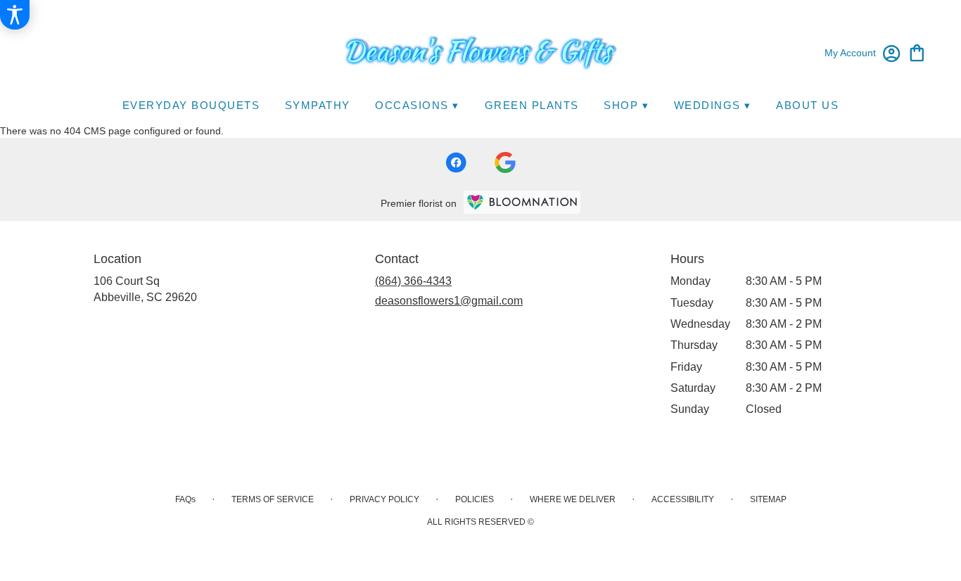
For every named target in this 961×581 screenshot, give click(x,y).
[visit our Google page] (505, 162)
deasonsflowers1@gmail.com (449, 301)
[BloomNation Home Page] (522, 202)
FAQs (185, 499)
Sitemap (768, 499)
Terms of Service (272, 499)
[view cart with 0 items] (917, 51)
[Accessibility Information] (15, 15)
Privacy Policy (384, 499)
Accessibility (682, 499)
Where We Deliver (573, 499)
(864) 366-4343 (413, 281)
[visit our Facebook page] (455, 162)
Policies (474, 499)
